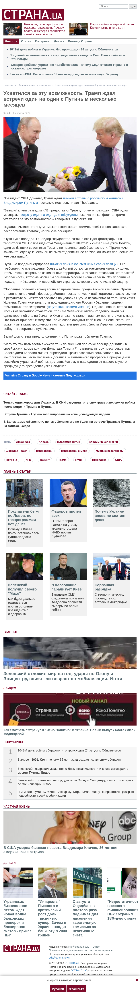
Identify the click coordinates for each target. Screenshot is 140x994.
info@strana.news (78, 946)
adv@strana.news (59, 957)
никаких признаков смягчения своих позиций (84, 264)
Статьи (26, 41)
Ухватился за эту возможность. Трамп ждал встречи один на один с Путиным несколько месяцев (73, 85)
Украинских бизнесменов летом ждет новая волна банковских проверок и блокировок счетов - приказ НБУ (17, 918)
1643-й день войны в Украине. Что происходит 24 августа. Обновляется (63, 49)
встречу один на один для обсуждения (49, 215)
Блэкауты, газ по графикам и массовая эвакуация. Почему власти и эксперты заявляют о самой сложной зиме (44, 29)
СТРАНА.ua (72, 963)
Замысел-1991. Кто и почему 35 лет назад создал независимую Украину (63, 74)
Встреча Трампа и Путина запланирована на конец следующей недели (56, 414)
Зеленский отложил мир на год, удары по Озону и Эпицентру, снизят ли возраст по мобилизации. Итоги (62, 676)
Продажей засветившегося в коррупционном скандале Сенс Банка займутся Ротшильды (67, 57)
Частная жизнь (16, 806)
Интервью (42, 41)
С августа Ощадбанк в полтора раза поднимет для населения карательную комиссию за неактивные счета (85, 918)
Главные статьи (17, 471)
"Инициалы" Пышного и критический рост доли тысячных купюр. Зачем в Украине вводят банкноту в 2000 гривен (52, 918)
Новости (11, 41)
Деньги (59, 41)
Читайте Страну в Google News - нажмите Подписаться (45, 375)
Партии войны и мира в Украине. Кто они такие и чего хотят (112, 26)
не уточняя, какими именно (68, 307)
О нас (96, 946)
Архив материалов (101, 950)
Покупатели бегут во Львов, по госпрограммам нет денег (24, 517)
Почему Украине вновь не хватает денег (110, 515)
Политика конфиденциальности (68, 950)
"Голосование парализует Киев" (67, 587)
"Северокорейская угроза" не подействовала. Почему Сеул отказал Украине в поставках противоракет (68, 66)
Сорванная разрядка (104, 587)
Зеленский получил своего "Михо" (22, 589)
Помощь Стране (80, 41)
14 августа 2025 (20, 112)
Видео (10, 688)
